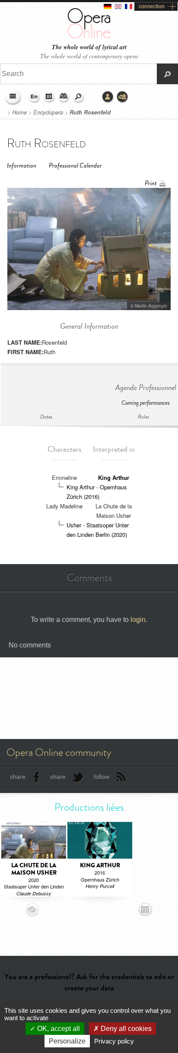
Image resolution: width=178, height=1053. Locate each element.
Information (21, 165)
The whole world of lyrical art (89, 47)
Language (35, 97)
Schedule (49, 97)
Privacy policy (114, 1041)
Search (79, 97)
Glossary (64, 97)
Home (19, 112)
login (138, 619)
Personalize (67, 1041)
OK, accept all (57, 1028)
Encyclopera (48, 112)
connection (152, 6)
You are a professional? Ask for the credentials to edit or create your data (89, 982)
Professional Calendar (75, 165)
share (17, 776)
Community (123, 97)
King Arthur (113, 477)
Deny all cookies (125, 1028)
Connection (108, 97)
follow (101, 776)
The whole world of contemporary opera (89, 56)
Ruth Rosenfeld (90, 112)
